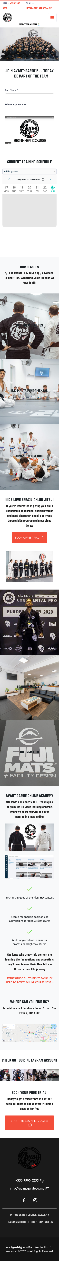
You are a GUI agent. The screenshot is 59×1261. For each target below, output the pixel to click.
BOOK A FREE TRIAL (27, 537)
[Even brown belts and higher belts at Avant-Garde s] (29, 1075)
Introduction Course (23, 1215)
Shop (34, 1222)
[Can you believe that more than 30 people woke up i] (53, 1075)
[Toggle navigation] (52, 17)
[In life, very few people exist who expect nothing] (18, 1075)
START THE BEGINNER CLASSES (29, 1120)
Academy (43, 1215)
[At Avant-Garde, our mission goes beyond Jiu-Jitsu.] (6, 1075)
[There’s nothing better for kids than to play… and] (41, 1075)
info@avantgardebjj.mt (39, 8)
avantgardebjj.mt (16, 1247)
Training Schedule (17, 1222)
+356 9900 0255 (27, 1180)
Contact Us (46, 1222)
